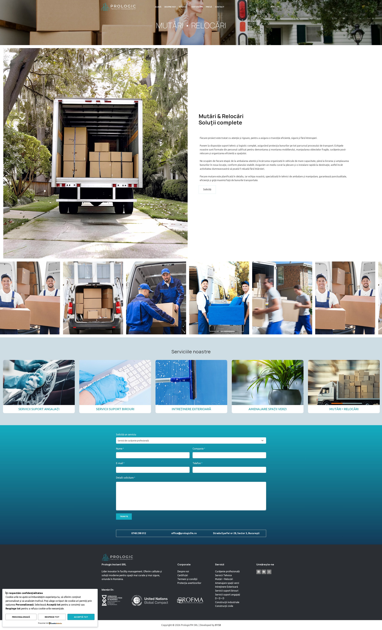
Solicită (207, 189)
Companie (199, 448)
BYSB (218, 625)
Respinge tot (52, 617)
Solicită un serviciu (126, 434)
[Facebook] (264, 572)
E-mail (120, 463)
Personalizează (21, 617)
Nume (120, 448)
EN (278, 7)
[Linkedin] (258, 572)
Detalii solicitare (125, 477)
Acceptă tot (81, 617)
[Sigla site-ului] (119, 6)
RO (272, 7)
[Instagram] (269, 572)
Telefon (197, 463)
